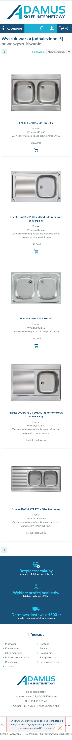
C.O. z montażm (13, 652)
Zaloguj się (46, 652)
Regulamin (11, 661)
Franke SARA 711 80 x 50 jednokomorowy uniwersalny (36, 218)
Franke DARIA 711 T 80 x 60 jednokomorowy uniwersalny (36, 414)
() (67, 28)
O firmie (9, 666)
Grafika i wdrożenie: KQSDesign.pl (19, 733)
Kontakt (44, 643)
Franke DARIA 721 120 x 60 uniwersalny (36, 509)
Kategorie (14, 28)
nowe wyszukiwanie (21, 43)
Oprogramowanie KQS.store (56, 733)
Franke (36, 128)
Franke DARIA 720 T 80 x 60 (36, 122)
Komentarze (12, 648)
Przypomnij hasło (49, 661)
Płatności (10, 643)
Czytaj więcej (47, 728)
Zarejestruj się (48, 657)
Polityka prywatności (17, 657)
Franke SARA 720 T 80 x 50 (36, 318)
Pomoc (43, 648)
